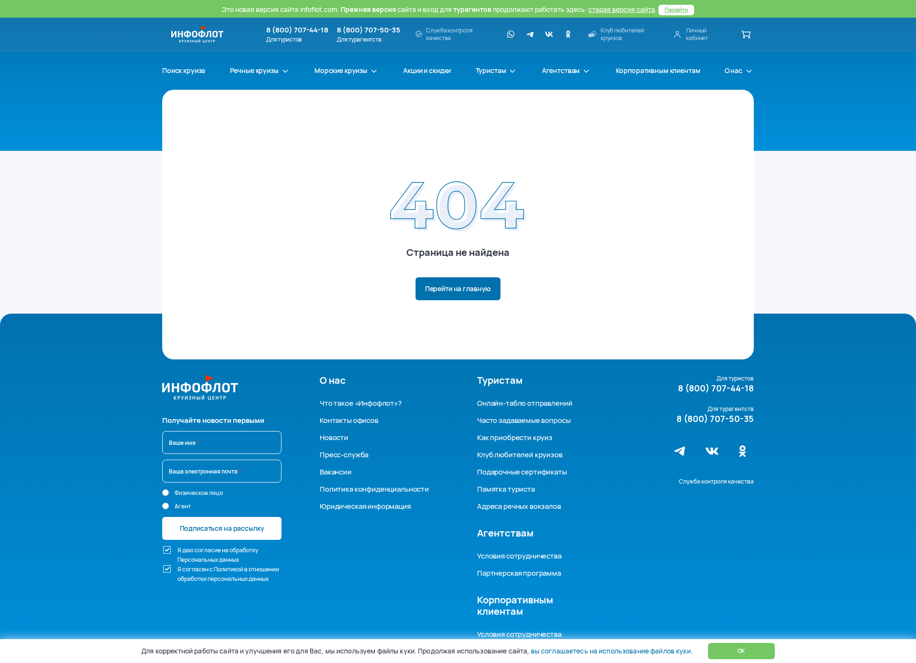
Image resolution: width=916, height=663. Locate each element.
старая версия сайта (621, 9)
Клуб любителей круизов (519, 455)
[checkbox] (167, 550)
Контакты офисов (349, 420)
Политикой (228, 569)
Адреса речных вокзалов (519, 506)
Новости (334, 437)
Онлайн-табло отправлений (524, 403)
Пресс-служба (344, 455)
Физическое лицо (199, 493)
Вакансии (336, 472)
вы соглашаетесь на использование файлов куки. (611, 650)
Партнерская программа (519, 573)
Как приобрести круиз (514, 437)
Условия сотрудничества (519, 556)
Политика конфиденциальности (374, 489)
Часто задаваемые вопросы (523, 420)
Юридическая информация (365, 506)
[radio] (165, 492)
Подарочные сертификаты (522, 472)
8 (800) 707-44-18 (297, 30)
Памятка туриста (506, 489)
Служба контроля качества (716, 481)
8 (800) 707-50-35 (368, 30)
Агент (183, 506)
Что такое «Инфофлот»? (361, 403)
